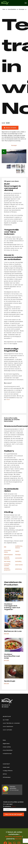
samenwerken (18, 558)
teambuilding (18, 561)
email (8, 399)
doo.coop (18, 839)
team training (7, 561)
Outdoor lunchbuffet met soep (12, 656)
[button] (26, 3)
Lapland (17, 551)
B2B (5, 547)
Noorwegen (14, 145)
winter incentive (19, 564)
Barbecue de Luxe (13, 631)
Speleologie (9, 681)
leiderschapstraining (9, 554)
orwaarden (18, 836)
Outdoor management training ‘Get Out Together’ (12, 607)
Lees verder (14, 599)
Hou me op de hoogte (13, 814)
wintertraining (18, 569)
